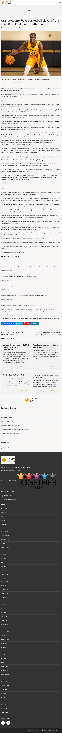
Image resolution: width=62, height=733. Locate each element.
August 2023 (4, 643)
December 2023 (5, 628)
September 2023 (5, 639)
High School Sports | (6, 261)
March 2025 (4, 570)
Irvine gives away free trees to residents (10, 433)
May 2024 (3, 608)
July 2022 (3, 693)
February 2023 (4, 666)
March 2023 (4, 662)
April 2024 (3, 612)
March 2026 (4, 524)
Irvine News (19, 27)
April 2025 (3, 566)
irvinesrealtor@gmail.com (10, 499)
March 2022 (4, 708)
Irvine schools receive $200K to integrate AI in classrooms (16, 347)
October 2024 (4, 589)
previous (12, 332)
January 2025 (4, 578)
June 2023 (3, 651)
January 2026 (4, 531)
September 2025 (5, 547)
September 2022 (5, 685)
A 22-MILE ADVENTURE (13, 375)
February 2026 (4, 528)
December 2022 (5, 674)
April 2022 (3, 705)
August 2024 (4, 597)
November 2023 (5, 631)
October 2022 (4, 681)
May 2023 (3, 655)
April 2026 (3, 520)
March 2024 (4, 616)
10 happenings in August (7, 421)
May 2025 (3, 562)
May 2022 (3, 701)
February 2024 (4, 620)
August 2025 (4, 551)
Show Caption (6, 183)
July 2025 (3, 555)
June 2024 (3, 605)
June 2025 (3, 558)
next (47, 332)
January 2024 (4, 624)
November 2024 (5, 585)
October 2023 (4, 635)
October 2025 (4, 543)
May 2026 (3, 516)
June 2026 (3, 512)
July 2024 (3, 601)
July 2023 (3, 647)
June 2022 (3, 697)
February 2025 (4, 574)
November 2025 (5, 539)
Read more (24, 366)
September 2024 (5, 593)
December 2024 (5, 581)
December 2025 (5, 535)
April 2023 (3, 658)
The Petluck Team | (42, 730)
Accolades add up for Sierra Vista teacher (11, 425)
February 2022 (4, 712)
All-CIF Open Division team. (20, 211)
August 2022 (4, 689)
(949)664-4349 (8, 495)
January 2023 (4, 670)
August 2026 (4, 508)
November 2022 (5, 678)
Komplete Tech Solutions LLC (54, 730)
